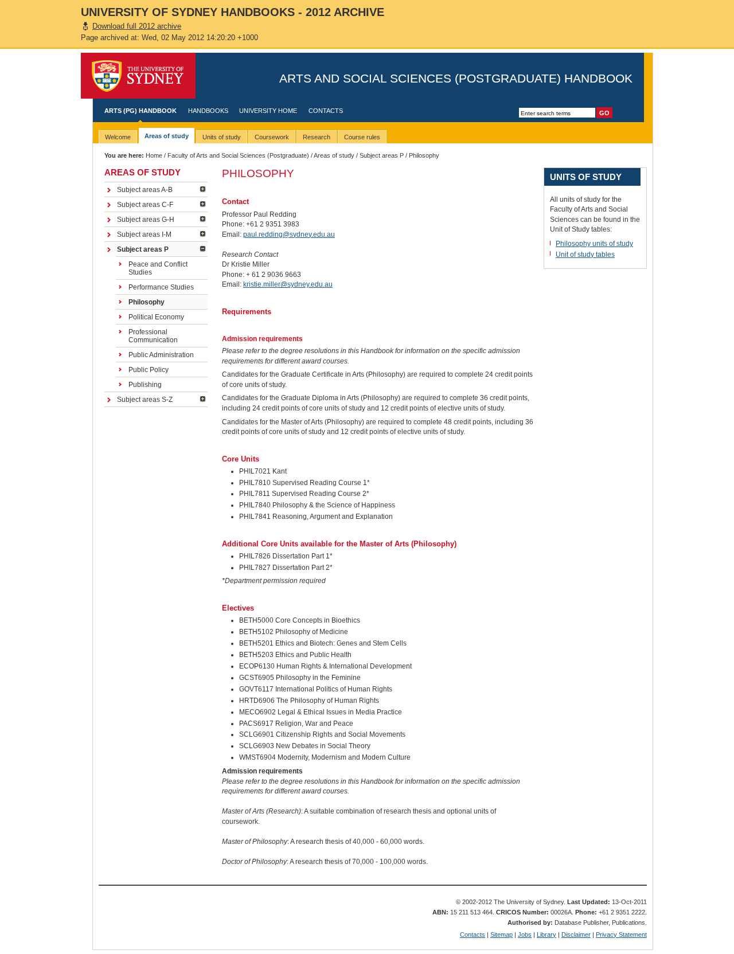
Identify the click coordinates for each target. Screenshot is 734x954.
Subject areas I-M (144, 234)
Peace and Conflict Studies (158, 268)
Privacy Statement (621, 934)
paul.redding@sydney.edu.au (289, 234)
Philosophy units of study (594, 244)
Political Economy (156, 317)
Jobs (525, 934)
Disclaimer (576, 934)
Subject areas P (382, 155)
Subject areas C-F (145, 205)
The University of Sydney (138, 76)
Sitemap (501, 934)
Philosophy (146, 302)
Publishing (145, 385)
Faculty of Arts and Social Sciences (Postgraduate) (238, 155)
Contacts (326, 110)
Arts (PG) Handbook (140, 110)
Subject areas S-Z (145, 400)
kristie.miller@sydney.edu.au (288, 284)
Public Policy (148, 370)
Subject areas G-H (145, 220)
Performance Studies (161, 287)
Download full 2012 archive (136, 26)
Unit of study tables (585, 255)
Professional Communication (153, 336)
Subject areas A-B (145, 190)
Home (154, 155)
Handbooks (208, 110)
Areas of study (334, 155)
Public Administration (161, 355)
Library (546, 934)
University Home (268, 110)
